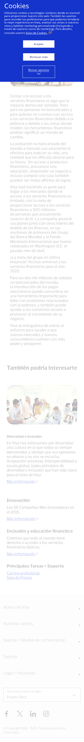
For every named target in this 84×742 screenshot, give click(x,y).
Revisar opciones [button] (38, 70)
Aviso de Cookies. (36, 33)
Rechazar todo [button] (39, 57)
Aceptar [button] (39, 44)
